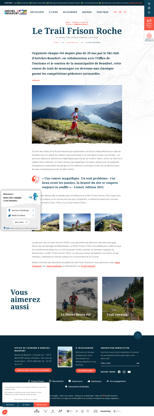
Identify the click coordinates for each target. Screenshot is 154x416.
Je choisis (25, 405)
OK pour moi (42, 405)
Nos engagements (118, 381)
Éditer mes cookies (66, 396)
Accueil (56, 42)
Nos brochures (85, 371)
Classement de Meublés (78, 386)
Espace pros (77, 381)
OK (138, 363)
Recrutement (57, 381)
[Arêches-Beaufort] (16, 12)
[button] (4, 412)
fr (115, 12)
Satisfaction (96, 381)
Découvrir (37, 12)
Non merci (10, 405)
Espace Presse (37, 381)
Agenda (87, 12)
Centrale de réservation (117, 3)
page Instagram (54, 266)
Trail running (117, 314)
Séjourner (70, 12)
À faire (53, 12)
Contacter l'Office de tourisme (33, 370)
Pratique (103, 12)
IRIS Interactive (112, 396)
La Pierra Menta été (76, 314)
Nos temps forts (72, 42)
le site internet (88, 266)
